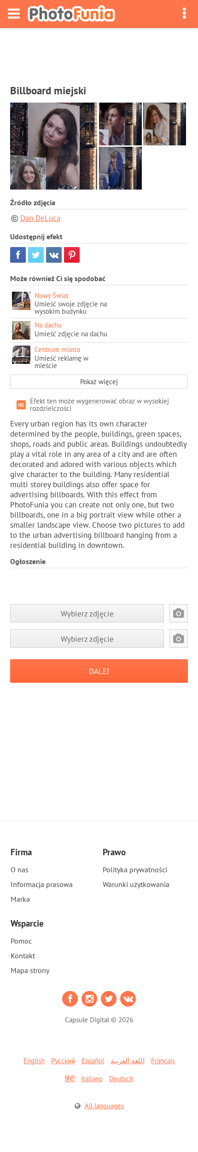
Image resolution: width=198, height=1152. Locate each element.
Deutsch (121, 1078)
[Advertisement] (99, 53)
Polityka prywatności (135, 869)
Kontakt (23, 955)
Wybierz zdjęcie (87, 613)
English (34, 1060)
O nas (20, 869)
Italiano (92, 1078)
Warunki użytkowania (136, 884)
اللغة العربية (128, 1060)
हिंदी (70, 1078)
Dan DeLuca (40, 218)
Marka (20, 899)
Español (93, 1060)
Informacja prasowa (42, 884)
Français (163, 1060)
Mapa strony (30, 970)
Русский (63, 1060)
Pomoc (21, 940)
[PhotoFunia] (71, 14)
